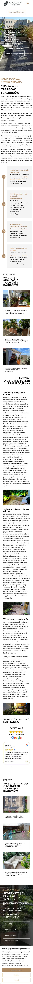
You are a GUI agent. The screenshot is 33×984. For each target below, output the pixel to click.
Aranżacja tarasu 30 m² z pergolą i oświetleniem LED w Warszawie (16, 369)
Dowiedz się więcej (14, 53)
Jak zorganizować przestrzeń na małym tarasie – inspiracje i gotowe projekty (16, 873)
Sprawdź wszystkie (17, 380)
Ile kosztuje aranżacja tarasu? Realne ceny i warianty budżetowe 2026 (15, 845)
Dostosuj (16, 975)
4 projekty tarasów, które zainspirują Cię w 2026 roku (14, 816)
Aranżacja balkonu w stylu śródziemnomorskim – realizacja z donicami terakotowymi (16, 340)
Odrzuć (16, 980)
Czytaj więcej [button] (9, 761)
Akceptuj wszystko (16, 970)
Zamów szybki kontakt (16, 12)
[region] (16, 965)
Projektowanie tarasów (12, 33)
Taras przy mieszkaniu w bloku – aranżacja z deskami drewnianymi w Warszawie (16, 311)
